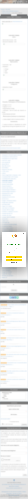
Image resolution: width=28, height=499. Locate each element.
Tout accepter (14, 257)
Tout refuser (14, 260)
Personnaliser (14, 262)
